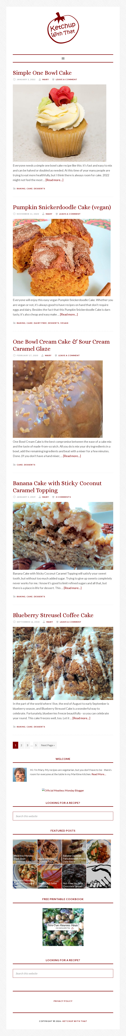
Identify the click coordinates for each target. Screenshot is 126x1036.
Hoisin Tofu (93, 861)
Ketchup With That (63, 28)
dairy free (40, 323)
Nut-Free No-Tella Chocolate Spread (73, 885)
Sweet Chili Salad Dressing (47, 885)
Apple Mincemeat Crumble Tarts (47, 860)
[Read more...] (54, 180)
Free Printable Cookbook (63, 899)
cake (30, 188)
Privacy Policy (63, 1001)
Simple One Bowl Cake (42, 72)
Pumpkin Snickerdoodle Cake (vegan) (62, 207)
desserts (39, 188)
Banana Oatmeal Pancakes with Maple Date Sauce (74, 858)
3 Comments (63, 497)
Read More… (99, 774)
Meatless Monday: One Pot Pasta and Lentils (24, 883)
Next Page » (48, 745)
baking (21, 188)
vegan (64, 323)
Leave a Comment (66, 79)
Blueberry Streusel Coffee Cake (53, 615)
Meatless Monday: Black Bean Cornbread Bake (24, 858)
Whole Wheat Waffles (95, 885)
